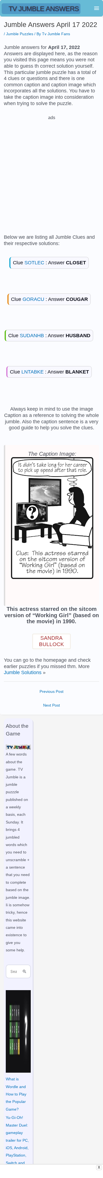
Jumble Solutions (22, 672)
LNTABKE (32, 372)
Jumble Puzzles (19, 34)
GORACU (33, 299)
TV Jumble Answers (44, 8)
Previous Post (51, 692)
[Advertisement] (51, 172)
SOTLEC (34, 262)
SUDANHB (32, 335)
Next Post (51, 705)
